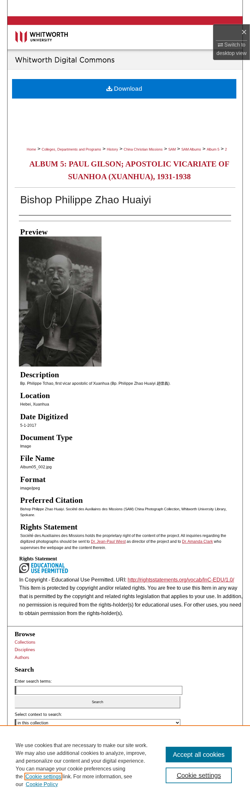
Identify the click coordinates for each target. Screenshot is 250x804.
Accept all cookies (199, 754)
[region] (125, 764)
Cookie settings (43, 776)
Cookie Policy (42, 784)
